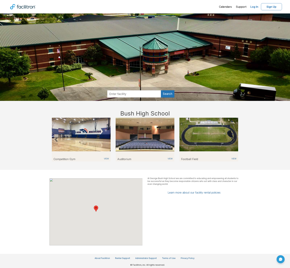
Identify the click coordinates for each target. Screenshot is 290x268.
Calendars (225, 6)
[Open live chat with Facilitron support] (281, 259)
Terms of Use (169, 258)
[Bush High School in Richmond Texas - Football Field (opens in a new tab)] (208, 134)
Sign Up (271, 6)
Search (167, 93)
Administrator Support (146, 258)
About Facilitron (102, 258)
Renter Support (122, 258)
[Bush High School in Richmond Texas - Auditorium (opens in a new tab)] (145, 134)
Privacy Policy (188, 258)
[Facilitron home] (22, 6)
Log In (254, 6)
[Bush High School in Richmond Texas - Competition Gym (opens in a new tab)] (81, 134)
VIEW (106, 158)
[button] (56, 139)
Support (241, 6)
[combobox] (134, 94)
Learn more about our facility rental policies (194, 192)
